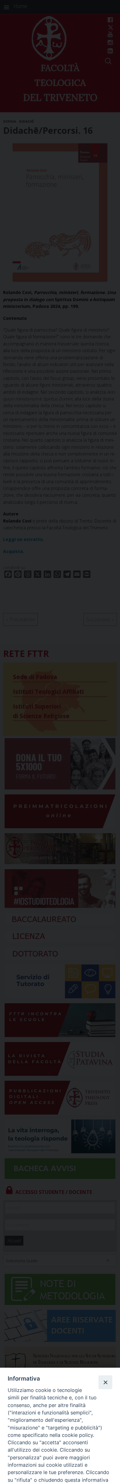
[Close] (105, 1382)
